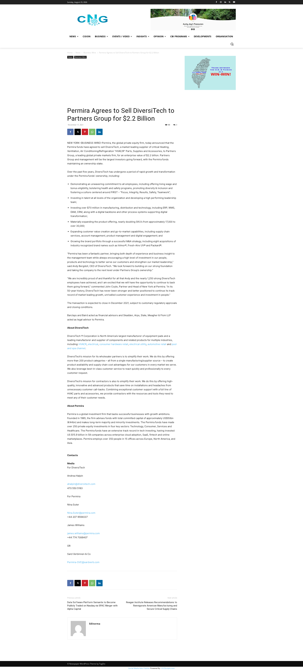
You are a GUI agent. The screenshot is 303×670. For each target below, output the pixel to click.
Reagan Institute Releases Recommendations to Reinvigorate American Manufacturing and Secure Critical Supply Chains (151, 605)
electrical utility (137, 344)
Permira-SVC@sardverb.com (83, 562)
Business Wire (89, 52)
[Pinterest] (85, 132)
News (78, 52)
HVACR (83, 344)
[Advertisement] (122, 83)
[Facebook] (216, 2)
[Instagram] (221, 2)
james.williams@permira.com (83, 533)
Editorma (94, 623)
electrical (93, 344)
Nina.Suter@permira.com (81, 512)
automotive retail (157, 344)
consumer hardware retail (113, 344)
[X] (229, 2)
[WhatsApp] (92, 132)
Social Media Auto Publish (139, 668)
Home (70, 52)
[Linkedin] (225, 2)
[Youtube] (234, 2)
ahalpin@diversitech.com (81, 483)
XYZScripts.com (168, 668)
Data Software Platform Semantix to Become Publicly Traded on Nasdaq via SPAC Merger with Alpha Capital (92, 605)
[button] (232, 44)
